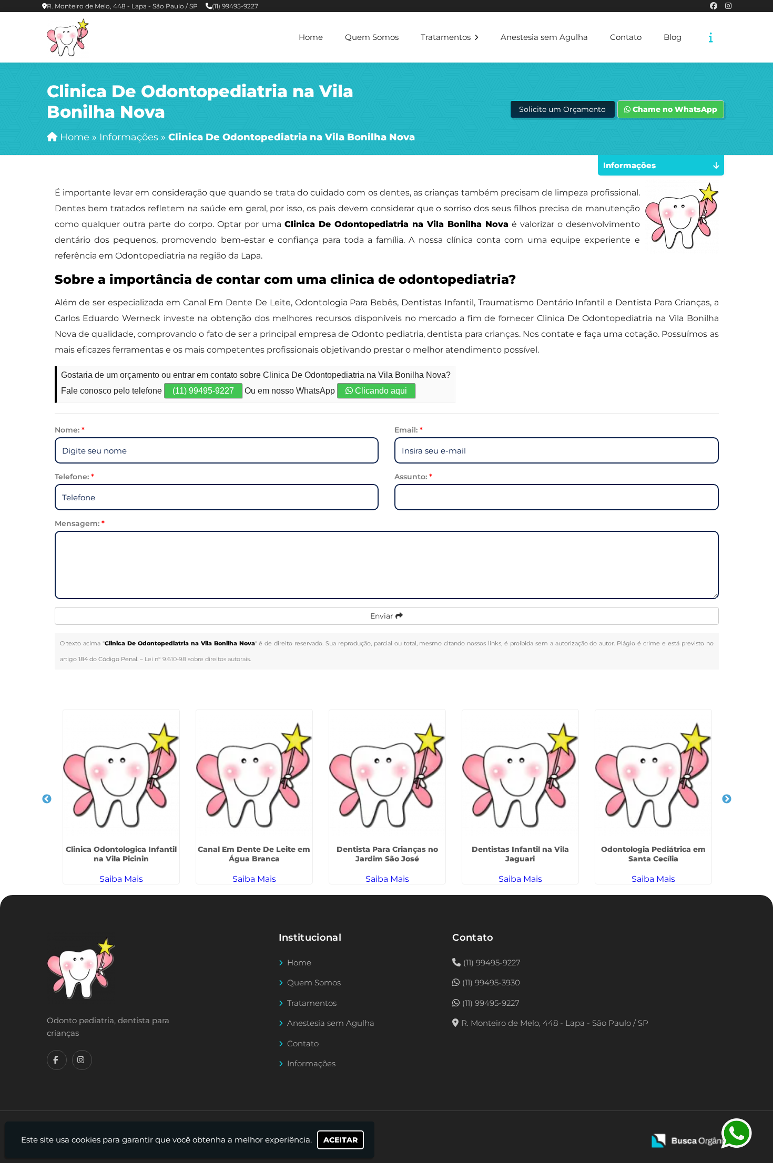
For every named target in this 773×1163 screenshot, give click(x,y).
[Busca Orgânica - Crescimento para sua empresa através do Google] (691, 1140)
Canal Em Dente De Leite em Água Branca (254, 854)
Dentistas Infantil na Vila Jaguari (520, 854)
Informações (311, 1063)
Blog (673, 37)
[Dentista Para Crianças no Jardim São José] (387, 775)
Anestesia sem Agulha (544, 37)
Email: (408, 430)
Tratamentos (447, 37)
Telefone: (74, 476)
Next (726, 799)
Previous (47, 799)
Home (311, 37)
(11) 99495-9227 (235, 6)
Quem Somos (372, 37)
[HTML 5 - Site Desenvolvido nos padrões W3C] (559, 1134)
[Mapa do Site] (532, 1134)
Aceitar (340, 1140)
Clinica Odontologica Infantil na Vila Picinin (121, 854)
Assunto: (413, 476)
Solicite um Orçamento (562, 109)
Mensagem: (80, 523)
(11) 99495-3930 (491, 982)
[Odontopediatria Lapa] (81, 968)
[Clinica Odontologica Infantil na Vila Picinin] (121, 775)
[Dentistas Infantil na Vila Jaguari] (520, 775)
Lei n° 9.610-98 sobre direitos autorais (197, 659)
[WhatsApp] (738, 1133)
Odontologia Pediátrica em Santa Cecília (653, 854)
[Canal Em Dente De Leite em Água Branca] (254, 775)
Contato (626, 37)
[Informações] (711, 37)
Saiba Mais (121, 879)
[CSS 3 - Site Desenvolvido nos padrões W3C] (595, 1134)
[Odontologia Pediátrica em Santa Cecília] (653, 775)
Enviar (382, 616)
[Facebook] (713, 6)
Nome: (70, 430)
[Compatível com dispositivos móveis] (632, 1134)
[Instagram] (728, 6)
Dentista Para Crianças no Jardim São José (387, 854)
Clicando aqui (380, 390)
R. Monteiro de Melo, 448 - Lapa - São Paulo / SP (122, 6)
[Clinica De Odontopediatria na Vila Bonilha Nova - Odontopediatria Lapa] (68, 37)
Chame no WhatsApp (673, 109)
